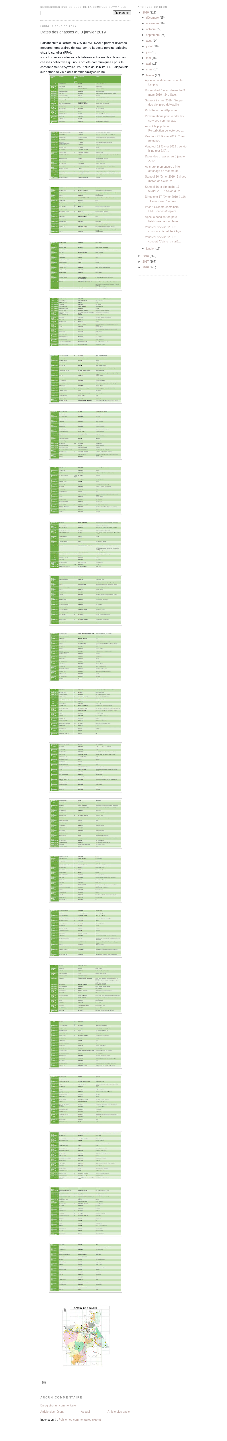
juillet (150, 46)
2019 (146, 12)
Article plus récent (52, 1411)
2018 (146, 256)
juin (148, 52)
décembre (153, 17)
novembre (153, 23)
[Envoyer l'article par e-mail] (44, 1382)
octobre (151, 29)
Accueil (85, 1411)
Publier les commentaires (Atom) (80, 1419)
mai (149, 58)
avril (149, 63)
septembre (153, 35)
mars (149, 69)
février (150, 75)
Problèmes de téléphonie (161, 110)
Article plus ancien (119, 1411)
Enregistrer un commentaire (58, 1405)
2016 (146, 267)
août (149, 40)
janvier (150, 248)
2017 (146, 261)
